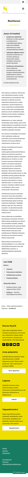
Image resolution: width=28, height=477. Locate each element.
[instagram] (7, 344)
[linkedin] (18, 344)
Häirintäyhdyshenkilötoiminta (11, 464)
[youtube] (14, 344)
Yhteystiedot (6, 453)
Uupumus (9, 269)
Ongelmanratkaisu (12, 278)
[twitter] (10, 344)
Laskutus (5, 451)
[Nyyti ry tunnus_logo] (5, 5)
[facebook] (3, 344)
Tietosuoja (5, 462)
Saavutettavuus (7, 459)
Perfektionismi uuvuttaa (13, 275)
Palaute (4, 448)
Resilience (9, 292)
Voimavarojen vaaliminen (14, 272)
